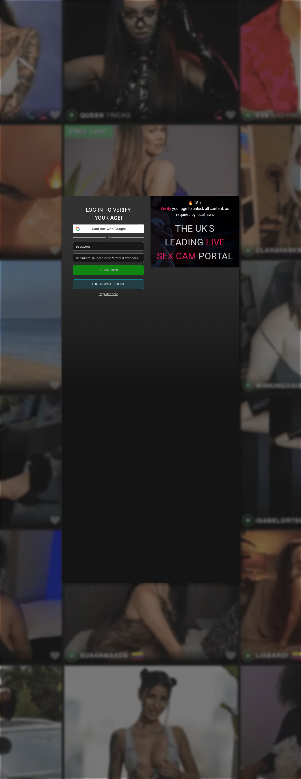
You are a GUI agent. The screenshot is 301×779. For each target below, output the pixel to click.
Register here (108, 294)
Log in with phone (108, 284)
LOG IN (108, 270)
